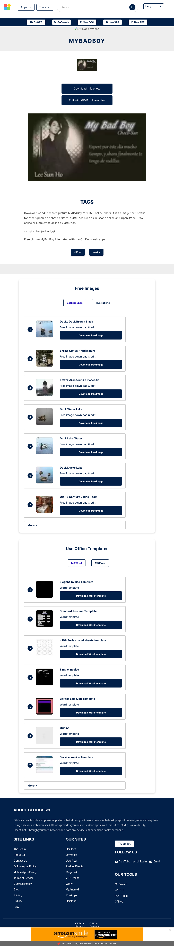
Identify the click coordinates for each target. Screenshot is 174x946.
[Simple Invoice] (45, 684)
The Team (20, 849)
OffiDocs (71, 849)
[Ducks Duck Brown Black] (45, 336)
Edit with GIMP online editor (87, 100)
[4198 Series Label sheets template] (45, 655)
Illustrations (103, 302)
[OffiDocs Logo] (8, 7)
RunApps (71, 895)
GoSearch (121, 884)
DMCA (18, 901)
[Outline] (45, 743)
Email (156, 861)
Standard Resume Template (78, 611)
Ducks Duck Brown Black (76, 321)
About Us (19, 854)
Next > (96, 252)
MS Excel (100, 563)
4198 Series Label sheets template (83, 640)
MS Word (76, 563)
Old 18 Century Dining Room (79, 496)
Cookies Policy (23, 883)
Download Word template (91, 595)
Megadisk (71, 872)
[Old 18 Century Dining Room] (45, 511)
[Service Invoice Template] (45, 772)
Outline (64, 728)
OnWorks (71, 854)
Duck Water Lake (71, 409)
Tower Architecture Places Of (79, 380)
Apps (24, 7)
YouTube (124, 861)
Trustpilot (124, 843)
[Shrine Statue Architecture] (45, 365)
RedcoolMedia (74, 866)
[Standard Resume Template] (45, 626)
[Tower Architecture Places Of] (45, 395)
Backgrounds (75, 302)
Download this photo (87, 88)
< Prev (78, 252)
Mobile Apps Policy (25, 872)
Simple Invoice (69, 669)
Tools (42, 7)
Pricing (18, 895)
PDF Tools (121, 895)
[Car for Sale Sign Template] (45, 713)
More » (32, 525)
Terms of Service (24, 878)
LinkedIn (141, 861)
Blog (16, 889)
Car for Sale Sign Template (77, 698)
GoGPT (119, 890)
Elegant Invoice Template (76, 582)
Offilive (119, 901)
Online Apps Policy (25, 866)
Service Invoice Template (76, 757)
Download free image (91, 335)
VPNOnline (73, 878)
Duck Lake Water (71, 438)
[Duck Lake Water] (45, 453)
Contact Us (20, 860)
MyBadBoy (87, 41)
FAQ (16, 906)
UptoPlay (71, 860)
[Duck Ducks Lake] (45, 482)
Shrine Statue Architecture (77, 350)
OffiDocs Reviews (79, 924)
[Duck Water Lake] (45, 424)
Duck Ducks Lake (71, 467)
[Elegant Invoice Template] (45, 597)
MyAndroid (72, 889)
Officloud (71, 901)
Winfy (69, 883)
